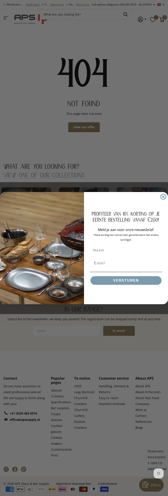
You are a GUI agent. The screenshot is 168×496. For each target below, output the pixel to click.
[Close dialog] (163, 196)
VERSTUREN (126, 280)
